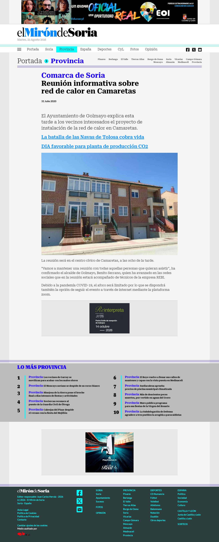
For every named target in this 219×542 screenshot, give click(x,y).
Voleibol (154, 501)
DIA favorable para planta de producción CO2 (94, 146)
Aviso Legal (22, 509)
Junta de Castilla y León (189, 514)
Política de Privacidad (28, 516)
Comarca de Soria (73, 75)
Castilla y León (187, 511)
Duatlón (154, 516)
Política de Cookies (26, 513)
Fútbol (153, 497)
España (85, 49)
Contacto (21, 519)
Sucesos (100, 501)
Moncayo (158, 62)
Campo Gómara (194, 59)
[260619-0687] (109, 318)
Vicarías (179, 59)
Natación (155, 512)
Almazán (170, 62)
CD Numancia (157, 494)
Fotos (134, 49)
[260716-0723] (109, 452)
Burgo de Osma (155, 59)
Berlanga (113, 59)
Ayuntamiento (103, 497)
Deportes (104, 49)
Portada (33, 49)
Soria (49, 49)
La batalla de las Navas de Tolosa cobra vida (92, 137)
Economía (183, 501)
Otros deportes (157, 520)
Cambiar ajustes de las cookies (32, 525)
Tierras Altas (137, 59)
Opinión (151, 49)
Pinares (101, 59)
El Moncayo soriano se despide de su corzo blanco (64, 386)
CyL (121, 49)
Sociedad (182, 497)
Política (181, 494)
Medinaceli (183, 62)
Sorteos (183, 524)
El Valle (124, 59)
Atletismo (155, 505)
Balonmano (156, 509)
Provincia (66, 49)
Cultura (181, 505)
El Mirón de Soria (57, 32)
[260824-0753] (109, 12)
